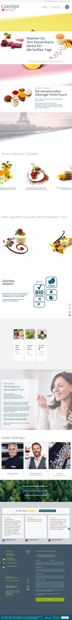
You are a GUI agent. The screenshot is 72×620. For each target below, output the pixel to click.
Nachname (52, 560)
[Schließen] (70, 617)
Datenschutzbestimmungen (12, 578)
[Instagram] (69, 304)
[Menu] (67, 7)
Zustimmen (65, 617)
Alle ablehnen (56, 617)
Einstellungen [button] (48, 617)
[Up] (28, 552)
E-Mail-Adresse (39, 573)
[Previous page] (28, 363)
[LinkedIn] (69, 311)
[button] (39, 290)
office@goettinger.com (11, 566)
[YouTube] (69, 315)
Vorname (38, 560)
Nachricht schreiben (40, 580)
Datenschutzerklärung (33, 618)
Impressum (8, 577)
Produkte (44, 7)
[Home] (4, 559)
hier (9, 424)
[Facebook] (69, 308)
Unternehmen (39, 567)
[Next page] (43, 363)
